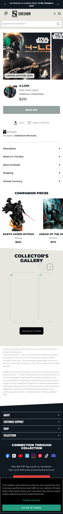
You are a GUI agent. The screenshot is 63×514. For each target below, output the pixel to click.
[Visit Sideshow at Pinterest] (40, 456)
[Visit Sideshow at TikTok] (46, 456)
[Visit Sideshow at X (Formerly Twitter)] (14, 456)
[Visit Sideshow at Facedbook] (8, 456)
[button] (38, 122)
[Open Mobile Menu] (6, 13)
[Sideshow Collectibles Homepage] (21, 14)
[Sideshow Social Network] (27, 456)
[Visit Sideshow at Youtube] (21, 456)
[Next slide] (57, 4)
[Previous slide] (5, 4)
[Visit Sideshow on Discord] (53, 456)
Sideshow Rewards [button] (25, 135)
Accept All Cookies (31, 507)
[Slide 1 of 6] (26, 56)
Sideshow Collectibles (31, 94)
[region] (31, 495)
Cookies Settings (31, 500)
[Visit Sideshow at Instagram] (33, 456)
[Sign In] (54, 13)
